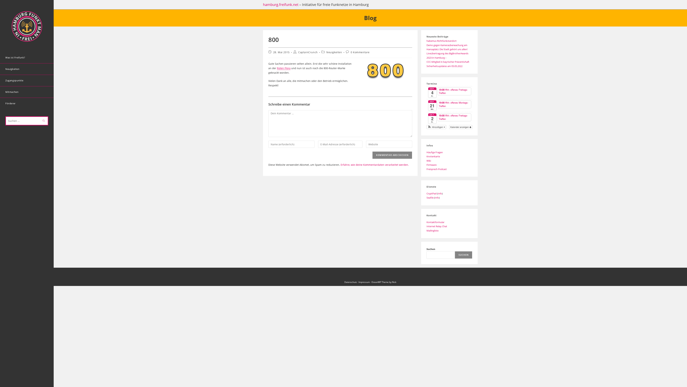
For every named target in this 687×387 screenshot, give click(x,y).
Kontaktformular (435, 222)
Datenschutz (350, 282)
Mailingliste (432, 230)
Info (440, 193)
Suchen (431, 249)
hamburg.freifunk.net (280, 4)
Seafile (430, 197)
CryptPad (432, 193)
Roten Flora (284, 68)
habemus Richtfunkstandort (442, 40)
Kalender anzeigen (459, 126)
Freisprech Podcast (437, 169)
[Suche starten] (43, 120)
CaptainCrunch (308, 52)
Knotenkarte (433, 156)
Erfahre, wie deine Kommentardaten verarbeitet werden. (375, 164)
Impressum (364, 282)
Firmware (432, 164)
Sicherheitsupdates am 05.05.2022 (444, 66)
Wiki (429, 160)
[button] (436, 127)
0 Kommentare (360, 52)
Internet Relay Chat (437, 226)
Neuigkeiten (334, 52)
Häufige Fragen (435, 152)
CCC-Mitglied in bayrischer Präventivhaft (448, 61)
